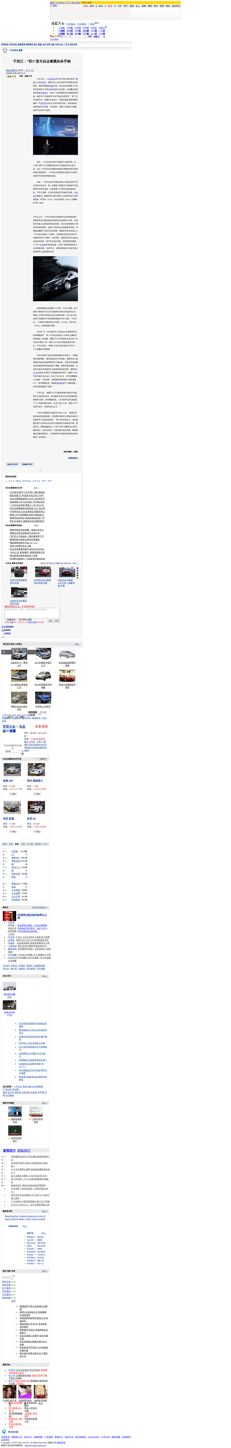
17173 (68, 3)
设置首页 (5, 1437)
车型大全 (9, 726)
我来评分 (29, 747)
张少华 (22, 1047)
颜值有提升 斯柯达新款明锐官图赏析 (28, 1185)
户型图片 (28, 1219)
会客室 (11, 940)
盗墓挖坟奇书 (38, 1375)
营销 (52, 86)
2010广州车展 (37, 907)
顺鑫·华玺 (40, 1260)
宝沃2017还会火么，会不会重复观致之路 (30, 1205)
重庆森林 (23, 1030)
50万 (23, 715)
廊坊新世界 (31, 1252)
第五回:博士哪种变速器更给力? (32, 946)
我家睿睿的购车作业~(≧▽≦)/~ (24, 543)
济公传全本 (34, 1370)
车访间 (11, 937)
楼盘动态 (8, 1219)
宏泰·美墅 (30, 1249)
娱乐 (101, 6)
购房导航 (15, 1219)
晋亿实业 (6, 1282)
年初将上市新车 (43, 706)
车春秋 (11, 943)
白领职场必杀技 (23, 1375)
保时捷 (18, 1092)
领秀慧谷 (40, 1237)
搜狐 (52, 3)
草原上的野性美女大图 (20, 546)
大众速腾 (15, 893)
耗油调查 (39, 747)
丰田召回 (26, 1092)
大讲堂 (11, 922)
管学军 (22, 1043)
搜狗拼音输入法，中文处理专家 (19, 606)
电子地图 (28, 1216)
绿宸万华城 (41, 1243)
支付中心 (28, 1437)
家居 (132, 6)
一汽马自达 (50, 79)
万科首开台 (41, 1254)
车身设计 (44, 93)
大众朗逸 (15, 890)
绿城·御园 (30, 1263)
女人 (138, 6)
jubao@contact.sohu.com (35, 1445)
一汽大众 (18, 1086)
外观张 (44, 563)
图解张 (59, 563)
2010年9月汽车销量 (17, 958)
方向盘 (42, 245)
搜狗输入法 (16, 1437)
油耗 (53, 44)
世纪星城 (40, 1257)
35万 (19, 715)
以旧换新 (9, 1095)
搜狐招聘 (38, 1437)
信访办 (6, 968)
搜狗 (55, 5)
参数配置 (21, 44)
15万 (9, 715)
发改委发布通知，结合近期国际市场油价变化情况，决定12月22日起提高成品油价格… (32, 928)
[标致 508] (13, 770)
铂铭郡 (39, 1249)
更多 (13, 1301)
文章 (57, 44)
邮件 (156, 6)
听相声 (12, 1370)
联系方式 (69, 1437)
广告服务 (48, 1437)
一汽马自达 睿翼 (15, 50)
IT (115, 6)
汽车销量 (12, 955)
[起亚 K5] (37, 807)
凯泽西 (15, 1089)
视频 (144, 6)
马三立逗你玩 (22, 1370)
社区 (44, 745)
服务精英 (12, 949)
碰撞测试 (29, 44)
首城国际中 (31, 1260)
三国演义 (20, 1383)
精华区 (8, 630)
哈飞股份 (6, 1288)
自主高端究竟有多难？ (36, 1060)
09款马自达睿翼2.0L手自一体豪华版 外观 (66, 583)
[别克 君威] (13, 807)
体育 (92, 6)
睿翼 (50, 82)
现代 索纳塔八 (35, 780)
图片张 (29, 742)
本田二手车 (46, 481)
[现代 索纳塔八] (37, 770)
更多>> (97, 23)
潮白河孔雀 (31, 1243)
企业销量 (12, 961)
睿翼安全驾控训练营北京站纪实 (25, 533)
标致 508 (8, 780)
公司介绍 (105, 1437)
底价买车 (73, 44)
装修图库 (42, 1219)
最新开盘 (15, 1216)
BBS (168, 6)
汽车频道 (71, 24)
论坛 (61, 44)
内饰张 (52, 563)
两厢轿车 (6, 718)
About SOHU (94, 1437)
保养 (48, 44)
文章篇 (41, 742)
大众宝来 (15, 896)
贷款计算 (42, 1216)
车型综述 (5, 44)
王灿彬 (22, 1064)
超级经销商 (39, 966)
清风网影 (23, 1053)
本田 (25, 1086)
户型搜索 (22, 1216)
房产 (126, 6)
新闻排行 (9, 1150)
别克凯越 (15, 900)
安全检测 (30, 968)
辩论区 (8, 633)
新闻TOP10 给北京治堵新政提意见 (32, 940)
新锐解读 (34, 1381)
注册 (11, 622)
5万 (41, 712)
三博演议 (12, 946)
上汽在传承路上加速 (35, 1043)
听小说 (12, 1375)
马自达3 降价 (14, 481)
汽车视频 (40, 968)
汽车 (120, 6)
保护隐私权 (80, 1437)
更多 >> (36, 488)
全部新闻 (126, 1437)
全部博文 (5, 1440)
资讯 (32, 745)
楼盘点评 (35, 1216)
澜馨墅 (39, 1240)
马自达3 (36, 481)
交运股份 (6, 1294)
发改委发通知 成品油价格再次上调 (33, 943)
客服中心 (59, 1437)
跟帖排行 (24, 1150)
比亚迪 (34, 1092)
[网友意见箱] (9, 1435)
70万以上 (30, 715)
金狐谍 (22, 968)
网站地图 (116, 1437)
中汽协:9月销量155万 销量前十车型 (34, 955)
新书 (11, 1381)
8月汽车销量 (32, 958)
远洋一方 (40, 1263)
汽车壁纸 (54, 39)
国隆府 (29, 1246)
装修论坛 (35, 1219)
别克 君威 (8, 818)
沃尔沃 (11, 1092)
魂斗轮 (14, 968)
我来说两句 (11, 70)
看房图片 (22, 1219)
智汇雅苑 (30, 1254)
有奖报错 (41, 726)
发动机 (60, 383)
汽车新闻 (81, 24)
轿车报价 (26, 481)
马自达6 (44, 103)
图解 (40, 44)
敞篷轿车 (36, 718)
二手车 (66, 44)
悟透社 (29, 966)
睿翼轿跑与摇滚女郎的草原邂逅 (25, 539)
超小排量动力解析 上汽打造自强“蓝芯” (29, 1176)
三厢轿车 (16, 718)
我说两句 (176, 6)
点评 (44, 44)
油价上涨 (31, 1086)
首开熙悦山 (31, 1257)
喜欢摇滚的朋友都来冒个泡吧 (24, 555)
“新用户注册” (32, 622)
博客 (162, 6)
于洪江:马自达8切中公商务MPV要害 (33, 937)
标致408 (15, 858)
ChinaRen (60, 3)
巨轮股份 (6, 1291)
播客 (150, 6)
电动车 (8, 1089)
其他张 (67, 563)
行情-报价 (13, 44)
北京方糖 (30, 1240)
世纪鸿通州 (41, 1252)
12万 (4, 715)
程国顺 (22, 1060)
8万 (45, 712)
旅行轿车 (26, 718)
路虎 (5, 1092)
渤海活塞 (6, 1298)
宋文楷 (22, 1023)
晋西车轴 (6, 1285)
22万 (14, 715)
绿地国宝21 (31, 1237)
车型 (44, 82)
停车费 (41, 1092)
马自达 (71, 238)
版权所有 (61, 1442)
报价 (38, 745)
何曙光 (22, 1037)
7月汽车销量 (45, 958)
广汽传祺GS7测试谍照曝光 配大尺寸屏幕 (30, 1201)
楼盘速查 (8, 1216)
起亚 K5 (31, 818)
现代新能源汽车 (26, 1070)
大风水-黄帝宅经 (22, 1381)
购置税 (96, 36)
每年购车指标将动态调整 (31, 1077)
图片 (36, 44)
